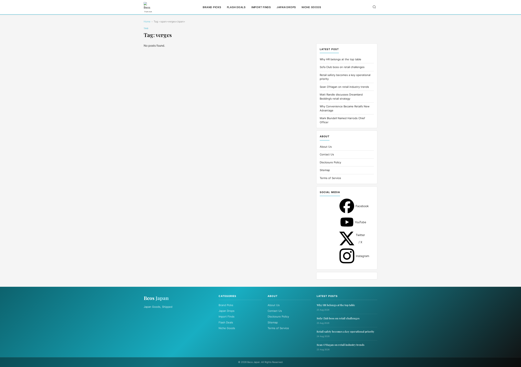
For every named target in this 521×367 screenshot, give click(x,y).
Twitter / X (346, 238)
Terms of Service (330, 178)
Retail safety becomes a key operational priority (345, 331)
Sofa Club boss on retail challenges (342, 67)
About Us (326, 146)
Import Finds (261, 7)
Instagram (346, 255)
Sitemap (325, 170)
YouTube (346, 222)
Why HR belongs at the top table (340, 59)
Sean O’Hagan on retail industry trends (344, 86)
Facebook (346, 206)
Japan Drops (286, 7)
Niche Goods (311, 7)
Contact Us (327, 154)
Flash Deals (236, 7)
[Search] (374, 7)
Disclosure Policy (330, 162)
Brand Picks (212, 7)
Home (147, 21)
